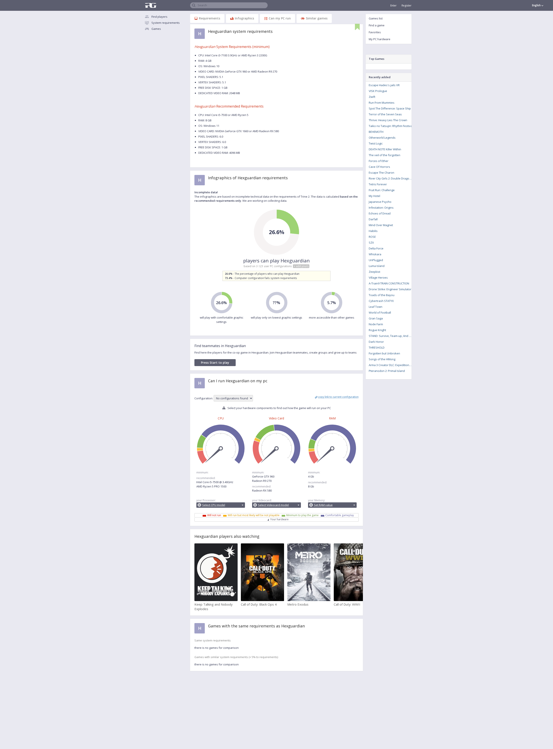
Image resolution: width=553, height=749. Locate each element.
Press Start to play (215, 362)
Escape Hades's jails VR (384, 85)
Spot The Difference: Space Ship (390, 108)
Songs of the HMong (382, 359)
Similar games (316, 18)
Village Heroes (378, 277)
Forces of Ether (378, 161)
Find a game (377, 25)
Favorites (375, 32)
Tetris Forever (378, 184)
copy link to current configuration (338, 397)
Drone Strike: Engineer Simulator (390, 289)
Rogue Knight (377, 330)
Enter (393, 5)
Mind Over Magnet (381, 225)
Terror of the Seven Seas (385, 114)
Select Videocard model (273, 505)
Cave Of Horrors (379, 167)
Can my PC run (280, 18)
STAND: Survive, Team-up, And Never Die (391, 336)
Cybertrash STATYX (381, 301)
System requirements (165, 23)
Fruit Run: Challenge (382, 190)
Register (407, 5)
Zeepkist (374, 272)
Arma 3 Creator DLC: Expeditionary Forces (391, 365)
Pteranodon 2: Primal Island (387, 371)
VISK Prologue (378, 91)
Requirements (209, 18)
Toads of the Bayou (381, 295)
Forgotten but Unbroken (384, 353)
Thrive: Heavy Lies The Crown (388, 120)
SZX (371, 242)
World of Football (380, 312)
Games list (376, 18)
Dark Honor (376, 342)
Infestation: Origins (381, 207)
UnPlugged (376, 260)
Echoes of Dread (380, 213)
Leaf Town (375, 307)
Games (156, 29)
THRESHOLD (377, 347)
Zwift (372, 97)
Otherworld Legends (382, 138)
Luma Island (377, 266)
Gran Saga (376, 318)
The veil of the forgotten (384, 155)
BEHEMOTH (376, 132)
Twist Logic (376, 143)
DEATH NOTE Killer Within (385, 149)
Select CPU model (213, 505)
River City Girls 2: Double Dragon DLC (391, 178)
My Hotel (374, 196)
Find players (159, 17)
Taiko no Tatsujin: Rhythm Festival (391, 126)
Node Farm (376, 324)
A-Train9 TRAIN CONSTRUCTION (389, 283)
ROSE (372, 237)
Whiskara (375, 254)
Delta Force (376, 248)
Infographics (244, 18)
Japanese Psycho (380, 202)
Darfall (373, 219)
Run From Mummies (381, 103)
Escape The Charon (381, 173)
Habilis (373, 231)
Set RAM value (323, 505)
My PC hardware (379, 39)
